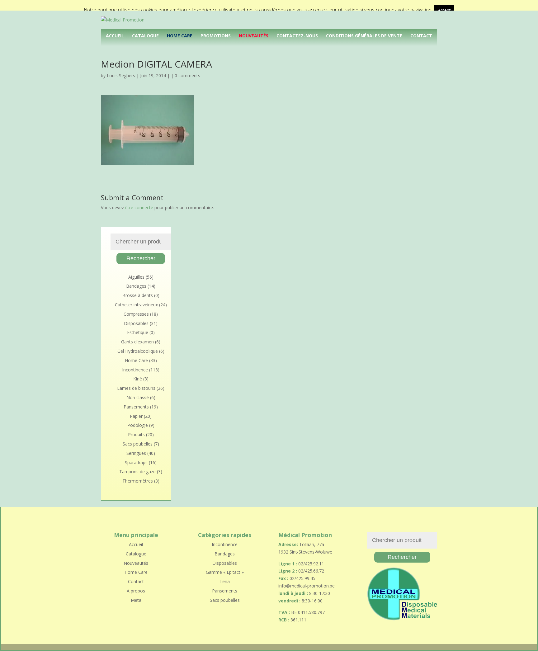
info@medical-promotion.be (306, 586)
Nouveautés (253, 36)
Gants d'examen (137, 342)
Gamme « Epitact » (225, 572)
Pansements (136, 407)
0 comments (187, 75)
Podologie (137, 425)
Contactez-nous (297, 36)
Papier (136, 416)
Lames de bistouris (136, 388)
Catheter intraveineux (136, 305)
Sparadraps (136, 462)
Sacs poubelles (138, 444)
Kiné (137, 379)
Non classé (137, 397)
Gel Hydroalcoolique (137, 351)
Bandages (136, 286)
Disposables (136, 323)
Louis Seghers (121, 75)
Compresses (136, 314)
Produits (136, 434)
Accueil (115, 36)
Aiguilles (136, 277)
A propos (136, 591)
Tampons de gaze (137, 471)
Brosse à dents (137, 295)
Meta (136, 600)
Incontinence (135, 370)
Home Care (179, 36)
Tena (224, 581)
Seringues (136, 453)
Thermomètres (137, 481)
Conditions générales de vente (364, 36)
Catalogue (145, 36)
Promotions (216, 36)
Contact (421, 36)
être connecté (139, 207)
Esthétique (137, 332)
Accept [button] (444, 10)
